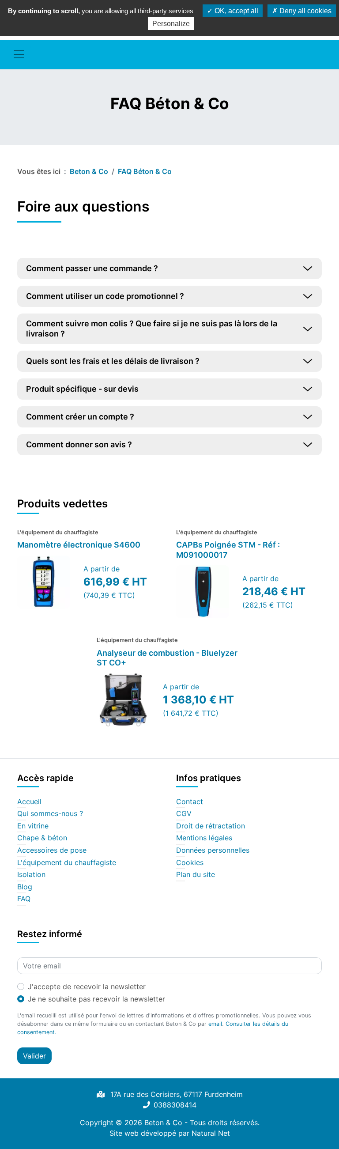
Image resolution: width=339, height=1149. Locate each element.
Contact (189, 802)
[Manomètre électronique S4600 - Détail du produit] (43, 582)
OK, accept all (235, 11)
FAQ (23, 899)
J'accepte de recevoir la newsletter (87, 986)
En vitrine (33, 826)
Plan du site (195, 875)
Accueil (29, 802)
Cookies (189, 863)
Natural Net (211, 1133)
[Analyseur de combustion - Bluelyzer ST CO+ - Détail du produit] (123, 699)
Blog (24, 887)
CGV (184, 814)
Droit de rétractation (210, 826)
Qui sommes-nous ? (50, 814)
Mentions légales (204, 838)
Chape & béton (42, 838)
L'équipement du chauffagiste (66, 863)
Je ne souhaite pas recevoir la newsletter (96, 998)
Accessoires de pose (52, 850)
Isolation (31, 875)
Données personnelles (212, 850)
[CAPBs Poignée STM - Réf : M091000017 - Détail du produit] (202, 591)
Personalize (171, 23)
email (215, 1023)
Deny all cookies (304, 11)
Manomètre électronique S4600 (78, 544)
